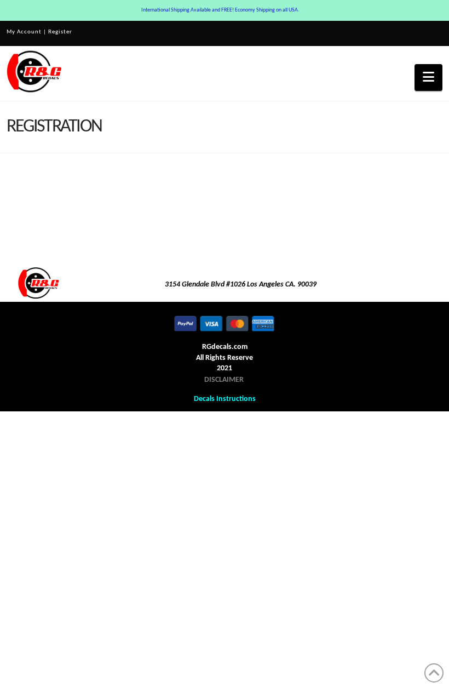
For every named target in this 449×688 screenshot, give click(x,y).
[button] (428, 77)
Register (60, 32)
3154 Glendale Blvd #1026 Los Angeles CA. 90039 (240, 284)
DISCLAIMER (224, 380)
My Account (24, 32)
